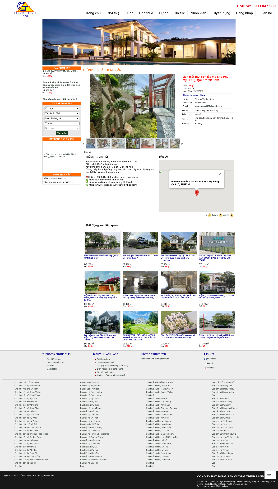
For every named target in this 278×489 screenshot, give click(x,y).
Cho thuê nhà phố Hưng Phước (160, 382)
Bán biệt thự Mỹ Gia (88, 447)
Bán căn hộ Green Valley (91, 392)
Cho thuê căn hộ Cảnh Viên (26, 415)
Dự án (163, 13)
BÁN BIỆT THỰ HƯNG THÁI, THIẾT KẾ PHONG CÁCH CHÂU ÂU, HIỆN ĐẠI (178, 296)
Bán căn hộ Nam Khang (222, 453)
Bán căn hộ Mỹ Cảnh (89, 398)
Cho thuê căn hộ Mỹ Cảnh (25, 398)
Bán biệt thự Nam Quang (91, 427)
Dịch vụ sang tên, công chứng (110, 369)
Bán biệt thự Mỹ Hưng (89, 405)
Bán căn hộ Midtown (221, 411)
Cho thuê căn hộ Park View (26, 431)
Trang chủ (93, 13)
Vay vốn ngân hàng (105, 372)
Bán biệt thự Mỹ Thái (89, 450)
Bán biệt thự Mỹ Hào (89, 402)
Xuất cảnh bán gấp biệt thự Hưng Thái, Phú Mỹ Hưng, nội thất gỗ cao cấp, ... (140, 296)
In (207, 215)
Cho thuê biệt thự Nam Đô (25, 453)
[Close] (220, 174)
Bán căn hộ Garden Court (223, 415)
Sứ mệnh (50, 366)
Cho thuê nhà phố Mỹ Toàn (26, 389)
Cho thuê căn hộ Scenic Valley (159, 392)
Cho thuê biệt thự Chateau (157, 456)
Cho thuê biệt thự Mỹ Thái (25, 450)
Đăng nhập (244, 13)
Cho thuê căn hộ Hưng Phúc (26, 408)
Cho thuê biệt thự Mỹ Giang (26, 440)
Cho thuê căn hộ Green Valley (27, 392)
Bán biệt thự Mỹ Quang (222, 421)
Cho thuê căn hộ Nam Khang (158, 453)
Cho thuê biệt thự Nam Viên (158, 460)
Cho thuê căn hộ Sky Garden (27, 386)
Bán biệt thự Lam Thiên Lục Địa (226, 437)
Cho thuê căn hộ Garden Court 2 (160, 434)
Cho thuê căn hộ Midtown (157, 411)
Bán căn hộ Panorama (90, 443)
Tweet (268, 475)
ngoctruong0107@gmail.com (208, 106)
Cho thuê (146, 13)
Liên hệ (266, 13)
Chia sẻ (87, 152)
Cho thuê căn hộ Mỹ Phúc (157, 418)
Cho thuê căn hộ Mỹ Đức (157, 398)
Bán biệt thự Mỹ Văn (221, 450)
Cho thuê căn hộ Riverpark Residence (31, 434)
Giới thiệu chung (53, 359)
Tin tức (179, 13)
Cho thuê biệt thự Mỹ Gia (25, 447)
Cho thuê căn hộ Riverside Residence (31, 460)
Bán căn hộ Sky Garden (90, 386)
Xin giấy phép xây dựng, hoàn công (112, 366)
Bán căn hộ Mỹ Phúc (221, 418)
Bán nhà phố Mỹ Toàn (89, 389)
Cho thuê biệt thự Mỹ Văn (157, 450)
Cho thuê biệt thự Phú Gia (157, 431)
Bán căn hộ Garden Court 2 (224, 434)
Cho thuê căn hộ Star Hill (25, 463)
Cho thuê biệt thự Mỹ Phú (157, 447)
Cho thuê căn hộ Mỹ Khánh (158, 405)
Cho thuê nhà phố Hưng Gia (26, 382)
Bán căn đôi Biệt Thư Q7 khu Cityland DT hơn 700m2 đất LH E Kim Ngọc (178, 336)
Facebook (211, 359)
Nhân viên (198, 13)
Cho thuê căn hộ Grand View (27, 395)
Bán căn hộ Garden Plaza (91, 437)
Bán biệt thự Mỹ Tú (220, 440)
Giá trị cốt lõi (51, 369)
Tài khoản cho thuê (105, 362)
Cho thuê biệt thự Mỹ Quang (158, 421)
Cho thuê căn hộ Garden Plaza (28, 437)
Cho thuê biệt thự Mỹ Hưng (26, 405)
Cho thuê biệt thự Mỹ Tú (156, 440)
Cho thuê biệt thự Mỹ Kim (25, 411)
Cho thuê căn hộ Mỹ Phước (26, 421)
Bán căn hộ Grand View (90, 395)
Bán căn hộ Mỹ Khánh (221, 405)
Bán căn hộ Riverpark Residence (94, 434)
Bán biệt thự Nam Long (222, 424)
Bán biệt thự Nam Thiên (222, 427)
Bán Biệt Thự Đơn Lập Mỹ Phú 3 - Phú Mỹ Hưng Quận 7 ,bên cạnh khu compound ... (178, 258)
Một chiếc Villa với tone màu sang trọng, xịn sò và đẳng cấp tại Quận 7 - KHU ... (101, 297)
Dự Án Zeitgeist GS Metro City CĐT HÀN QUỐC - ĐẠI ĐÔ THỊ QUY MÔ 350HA (215, 258)
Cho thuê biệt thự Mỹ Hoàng (158, 402)
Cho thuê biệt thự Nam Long (158, 424)
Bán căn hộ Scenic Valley (223, 392)
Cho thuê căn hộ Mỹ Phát (25, 418)
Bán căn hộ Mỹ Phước (90, 421)
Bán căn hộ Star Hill (89, 463)
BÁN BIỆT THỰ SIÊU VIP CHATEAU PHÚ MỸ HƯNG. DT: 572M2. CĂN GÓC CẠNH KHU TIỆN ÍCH (140, 337)
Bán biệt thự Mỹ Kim (89, 411)
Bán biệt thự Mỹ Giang (90, 440)
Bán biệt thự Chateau (221, 456)
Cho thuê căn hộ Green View (158, 443)
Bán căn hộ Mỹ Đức (220, 398)
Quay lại (215, 215)
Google (210, 363)
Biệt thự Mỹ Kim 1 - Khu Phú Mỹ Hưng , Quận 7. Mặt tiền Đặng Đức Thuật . (216, 336)
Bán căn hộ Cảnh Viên (90, 415)
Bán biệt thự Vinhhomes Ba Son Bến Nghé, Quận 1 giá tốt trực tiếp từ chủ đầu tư (61, 78)
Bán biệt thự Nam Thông (91, 456)
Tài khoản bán (103, 359)
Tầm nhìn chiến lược (55, 362)
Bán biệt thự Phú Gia (221, 431)
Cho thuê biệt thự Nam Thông (27, 456)
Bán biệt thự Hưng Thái (222, 386)
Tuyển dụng (221, 13)
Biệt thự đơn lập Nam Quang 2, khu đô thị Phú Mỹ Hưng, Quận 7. (216, 296)
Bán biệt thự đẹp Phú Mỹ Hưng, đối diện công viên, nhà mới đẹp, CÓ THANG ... (100, 337)
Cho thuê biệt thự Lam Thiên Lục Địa (162, 437)
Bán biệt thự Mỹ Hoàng (222, 402)
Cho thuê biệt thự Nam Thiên (158, 427)
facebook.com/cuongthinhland (155, 359)
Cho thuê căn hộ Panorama (26, 443)
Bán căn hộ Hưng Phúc (90, 408)
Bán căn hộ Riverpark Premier (225, 408)
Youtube (211, 368)
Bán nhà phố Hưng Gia (90, 382)
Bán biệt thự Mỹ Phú (221, 447)
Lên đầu (226, 215)
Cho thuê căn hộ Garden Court (159, 415)
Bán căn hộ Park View (90, 431)
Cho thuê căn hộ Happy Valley (159, 389)
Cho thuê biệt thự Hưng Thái (158, 386)
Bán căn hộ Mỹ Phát (89, 418)
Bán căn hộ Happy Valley (223, 389)
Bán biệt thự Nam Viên (222, 460)
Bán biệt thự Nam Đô (89, 453)
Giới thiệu (114, 13)
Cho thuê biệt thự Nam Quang (27, 427)
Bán (130, 13)
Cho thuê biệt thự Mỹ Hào (25, 402)
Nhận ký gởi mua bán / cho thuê (111, 375)
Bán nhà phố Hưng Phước (223, 382)
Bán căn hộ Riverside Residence (94, 460)
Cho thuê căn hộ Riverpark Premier (161, 408)
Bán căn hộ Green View (222, 443)
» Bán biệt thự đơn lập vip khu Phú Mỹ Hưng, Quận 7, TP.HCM (61, 149)
